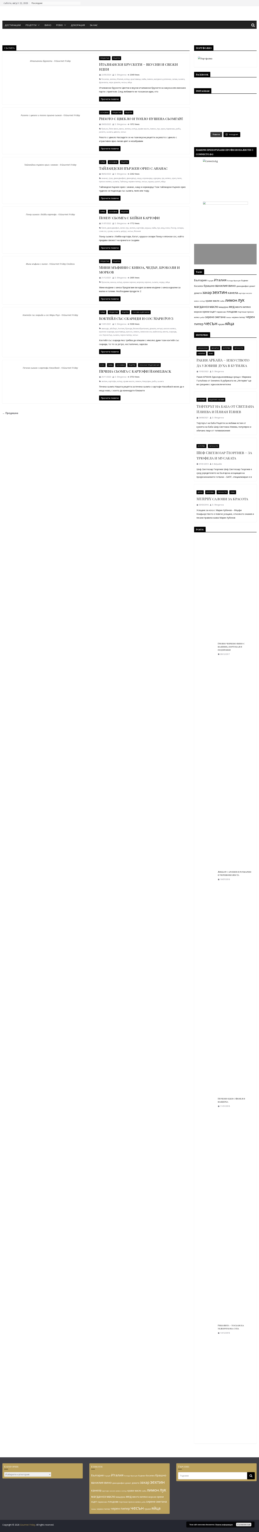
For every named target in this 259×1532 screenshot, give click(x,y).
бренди (128, 328)
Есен (102, 365)
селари (180, 228)
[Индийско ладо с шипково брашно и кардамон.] (247, 103)
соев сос (103, 231)
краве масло (143, 128)
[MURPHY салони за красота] (225, 486)
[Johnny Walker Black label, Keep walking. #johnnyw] (204, 120)
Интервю (226, 348)
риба (178, 128)
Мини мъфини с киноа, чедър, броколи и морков (139, 269)
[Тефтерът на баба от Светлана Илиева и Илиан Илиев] (225, 393)
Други (200, 492)
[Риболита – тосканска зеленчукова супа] (205, 1329)
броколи (105, 282)
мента (165, 331)
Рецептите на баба (216, 400)
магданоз (158, 79)
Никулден (146, 381)
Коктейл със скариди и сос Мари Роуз (136, 318)
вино (121, 128)
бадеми (244, 280)
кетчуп (160, 328)
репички (167, 79)
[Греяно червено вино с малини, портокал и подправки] (205, 648)
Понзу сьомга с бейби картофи (129, 217)
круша (148, 228)
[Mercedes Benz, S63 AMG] (247, 114)
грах (111, 178)
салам (174, 79)
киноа (113, 282)
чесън (124, 82)
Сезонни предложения (149, 365)
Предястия (104, 58)
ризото (102, 132)
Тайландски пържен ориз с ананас (133, 168)
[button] (38, 25)
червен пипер (134, 181)
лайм (143, 79)
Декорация (78, 25)
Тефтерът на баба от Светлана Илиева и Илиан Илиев (225, 409)
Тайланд (123, 181)
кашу (139, 178)
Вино (48, 25)
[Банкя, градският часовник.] (204, 101)
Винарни (215, 348)
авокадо (105, 328)
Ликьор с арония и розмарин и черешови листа (234, 873)
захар (207, 292)
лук (158, 128)
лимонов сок (146, 331)
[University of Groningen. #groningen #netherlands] (225, 120)
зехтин (113, 79)
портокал (242, 311)
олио (167, 228)
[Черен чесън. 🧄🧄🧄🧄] (225, 101)
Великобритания (141, 328)
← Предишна (10, 413)
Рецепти (30, 25)
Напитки (201, 353)
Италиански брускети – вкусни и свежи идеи (138, 66)
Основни (104, 112)
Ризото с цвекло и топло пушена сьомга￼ (141, 118)
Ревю (59, 25)
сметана (220, 317)
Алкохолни (203, 348)
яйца (130, 82)
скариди (172, 331)
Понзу (173, 228)
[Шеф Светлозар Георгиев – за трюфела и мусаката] (225, 440)
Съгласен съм (243, 1524)
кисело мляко (170, 328)
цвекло (117, 132)
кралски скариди (106, 331)
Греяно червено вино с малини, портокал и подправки (231, 646)
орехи (205, 311)
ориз (163, 128)
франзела (103, 82)
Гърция (210, 280)
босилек (105, 79)
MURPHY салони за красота (222, 498)
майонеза (157, 331)
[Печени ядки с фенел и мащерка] (205, 1102)
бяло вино (113, 128)
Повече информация (224, 1524)
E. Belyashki (217, 464)
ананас (104, 178)
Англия (121, 328)
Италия (120, 79)
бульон (104, 128)
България (200, 280)
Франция (237, 281)
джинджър (131, 178)
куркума (157, 178)
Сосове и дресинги (140, 312)
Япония (137, 231)
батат (103, 228)
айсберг (113, 328)
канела (233, 293)
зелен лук (124, 228)
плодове (232, 311)
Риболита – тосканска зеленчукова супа (231, 1327)
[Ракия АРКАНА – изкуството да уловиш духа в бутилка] (225, 342)
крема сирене (129, 282)
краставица (136, 79)
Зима (110, 365)
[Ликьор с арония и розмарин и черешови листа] (205, 875)
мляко (168, 178)
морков (140, 282)
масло (213, 306)
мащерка (223, 307)
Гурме (102, 162)
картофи (140, 228)
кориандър (147, 178)
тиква (228, 317)
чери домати (114, 82)
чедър (162, 282)
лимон (150, 79)
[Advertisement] (225, 254)
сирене (147, 282)
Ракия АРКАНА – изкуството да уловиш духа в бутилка (222, 363)
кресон (129, 331)
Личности (238, 348)
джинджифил (120, 178)
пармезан (170, 128)
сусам (110, 231)
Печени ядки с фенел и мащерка (231, 1100)
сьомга (181, 79)
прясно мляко (105, 181)
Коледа (230, 281)
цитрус (124, 231)
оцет (213, 311)
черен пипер (126, 335)
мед (162, 228)
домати (152, 328)
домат (252, 286)
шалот (157, 181)
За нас (94, 25)
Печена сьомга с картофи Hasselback (135, 371)
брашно (209, 286)
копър (127, 79)
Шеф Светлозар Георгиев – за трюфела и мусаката (224, 455)
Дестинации (13, 25)
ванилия (221, 286)
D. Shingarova (120, 74)
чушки (151, 181)
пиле (179, 178)
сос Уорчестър (105, 335)
